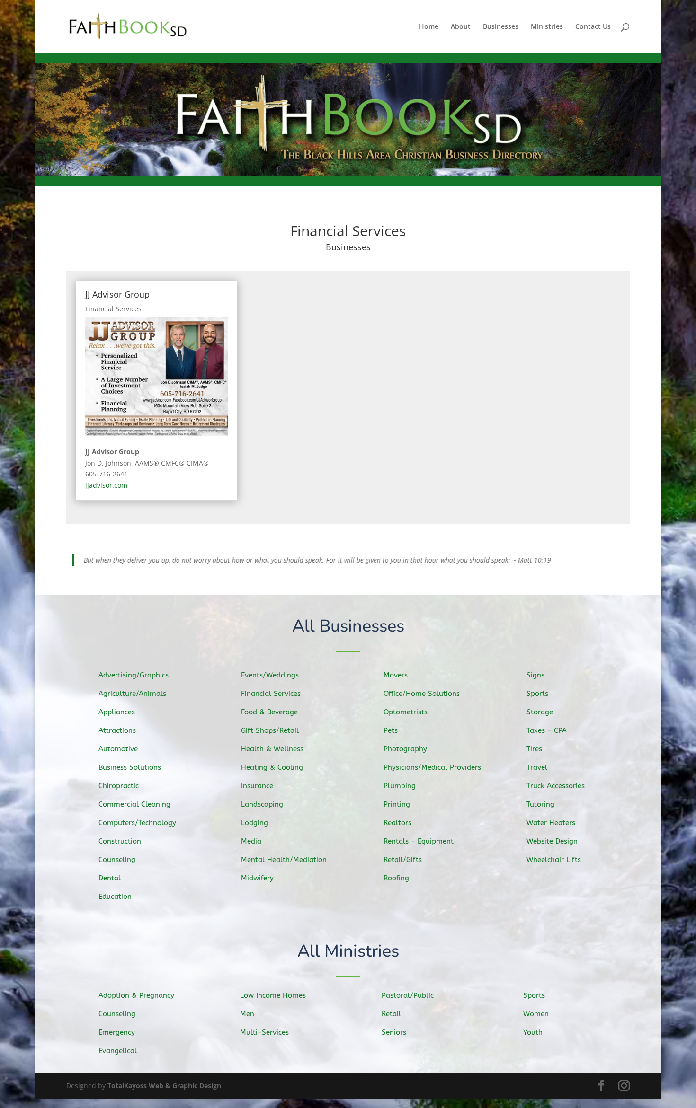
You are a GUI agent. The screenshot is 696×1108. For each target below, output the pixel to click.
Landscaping (262, 801)
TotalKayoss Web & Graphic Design (164, 1082)
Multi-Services (264, 1029)
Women (536, 1010)
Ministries (547, 27)
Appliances (116, 708)
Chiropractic (118, 782)
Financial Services (113, 308)
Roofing (396, 875)
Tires (534, 745)
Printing (397, 801)
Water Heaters (550, 819)
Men (247, 1010)
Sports (537, 690)
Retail (391, 1010)
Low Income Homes (273, 992)
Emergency (116, 1029)
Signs (535, 672)
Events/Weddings (270, 672)
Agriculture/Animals (132, 690)
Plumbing (400, 782)
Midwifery (257, 875)
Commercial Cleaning (134, 801)
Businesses (500, 27)
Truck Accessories (555, 782)
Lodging (254, 819)
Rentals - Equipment (419, 838)
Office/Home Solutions (422, 690)
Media (251, 838)
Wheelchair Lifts (553, 856)
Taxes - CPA (546, 727)
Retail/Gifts (403, 856)
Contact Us (593, 27)
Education (115, 893)
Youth (533, 1029)
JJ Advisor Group (117, 294)
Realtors (397, 819)
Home (428, 27)
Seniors (394, 1029)
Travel (536, 764)
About (461, 27)
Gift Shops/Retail (270, 727)
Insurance (257, 782)
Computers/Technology (137, 819)
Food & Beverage (269, 708)
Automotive (118, 745)
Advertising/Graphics (133, 672)
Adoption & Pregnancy (136, 992)
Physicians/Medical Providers (432, 764)
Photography (405, 745)
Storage (539, 708)
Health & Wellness (272, 745)
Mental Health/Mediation (284, 856)
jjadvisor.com (106, 485)
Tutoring (540, 801)
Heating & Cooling (272, 764)
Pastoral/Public (408, 992)
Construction (119, 838)
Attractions (117, 727)
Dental (109, 875)
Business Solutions (129, 764)
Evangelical (117, 1047)
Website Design (552, 838)
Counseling (116, 856)
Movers (396, 672)
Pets (391, 727)
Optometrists (406, 708)
